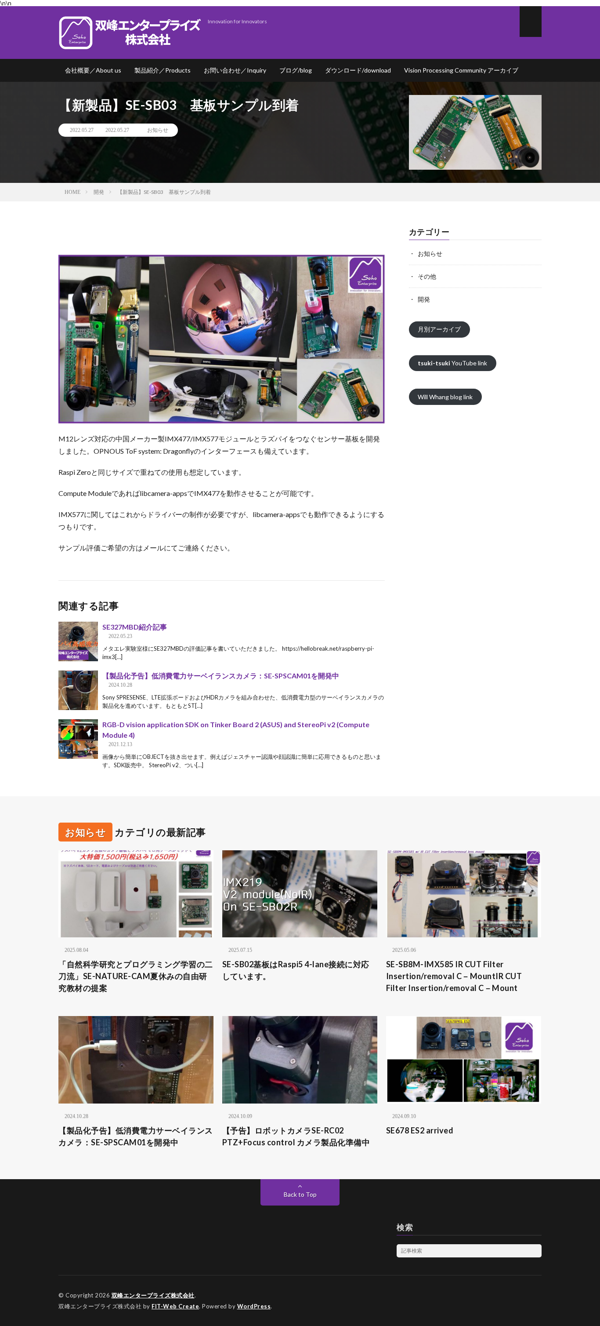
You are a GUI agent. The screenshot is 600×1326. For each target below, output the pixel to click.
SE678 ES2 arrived (420, 1130)
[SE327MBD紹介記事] (78, 641)
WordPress (254, 1306)
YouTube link (452, 363)
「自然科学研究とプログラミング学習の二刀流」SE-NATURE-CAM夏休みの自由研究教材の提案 (135, 976)
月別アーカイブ (439, 329)
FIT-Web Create (175, 1306)
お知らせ (157, 130)
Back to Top (300, 1194)
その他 (427, 276)
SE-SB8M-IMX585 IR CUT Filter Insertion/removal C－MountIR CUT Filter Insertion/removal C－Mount (454, 976)
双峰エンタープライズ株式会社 (153, 1295)
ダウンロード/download (358, 70)
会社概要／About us (93, 70)
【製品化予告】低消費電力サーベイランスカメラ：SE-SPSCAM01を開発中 (220, 675)
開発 (424, 299)
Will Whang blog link (445, 397)
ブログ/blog (295, 70)
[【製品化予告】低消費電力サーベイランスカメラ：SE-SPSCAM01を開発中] (78, 690)
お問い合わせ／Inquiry (235, 70)
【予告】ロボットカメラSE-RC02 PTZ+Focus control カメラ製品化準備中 (296, 1136)
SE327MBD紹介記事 (134, 627)
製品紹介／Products (162, 70)
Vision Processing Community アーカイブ (461, 70)
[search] (535, 1250)
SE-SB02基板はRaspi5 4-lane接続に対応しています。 (295, 970)
